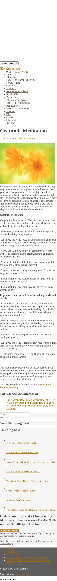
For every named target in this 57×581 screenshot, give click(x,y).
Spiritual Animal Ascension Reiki (21, 491)
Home (9, 74)
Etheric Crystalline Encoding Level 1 (23, 471)
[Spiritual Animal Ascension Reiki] (9, 488)
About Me (11, 77)
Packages (11, 97)
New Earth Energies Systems (20, 79)
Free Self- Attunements (17, 108)
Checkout (11, 120)
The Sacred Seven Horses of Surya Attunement (27, 481)
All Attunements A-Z (16, 100)
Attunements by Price (17, 91)
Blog (8, 114)
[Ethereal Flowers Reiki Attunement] (9, 450)
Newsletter (11, 551)
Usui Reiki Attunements (18, 102)
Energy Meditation (34, 400)
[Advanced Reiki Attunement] (9, 498)
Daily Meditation (14, 400)
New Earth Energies (10, 68)
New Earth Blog (26, 138)
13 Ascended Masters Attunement (21, 443)
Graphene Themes (24, 574)
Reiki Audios (12, 105)
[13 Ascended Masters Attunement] (9, 440)
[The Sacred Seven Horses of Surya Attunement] (9, 478)
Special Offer (13, 94)
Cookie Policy (6, 543)
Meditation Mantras (37, 405)
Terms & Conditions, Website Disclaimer (26, 557)
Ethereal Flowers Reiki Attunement (22, 452)
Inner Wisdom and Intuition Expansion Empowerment (30, 462)
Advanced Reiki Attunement (19, 500)
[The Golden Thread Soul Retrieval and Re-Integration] (9, 507)
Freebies (10, 111)
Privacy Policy (13, 554)
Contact (10, 117)
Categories (11, 85)
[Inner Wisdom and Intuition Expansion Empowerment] (9, 459)
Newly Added (13, 82)
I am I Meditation (33, 402)
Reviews (10, 123)
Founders (11, 88)
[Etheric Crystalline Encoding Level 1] (9, 469)
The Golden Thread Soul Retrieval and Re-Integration (30, 510)
